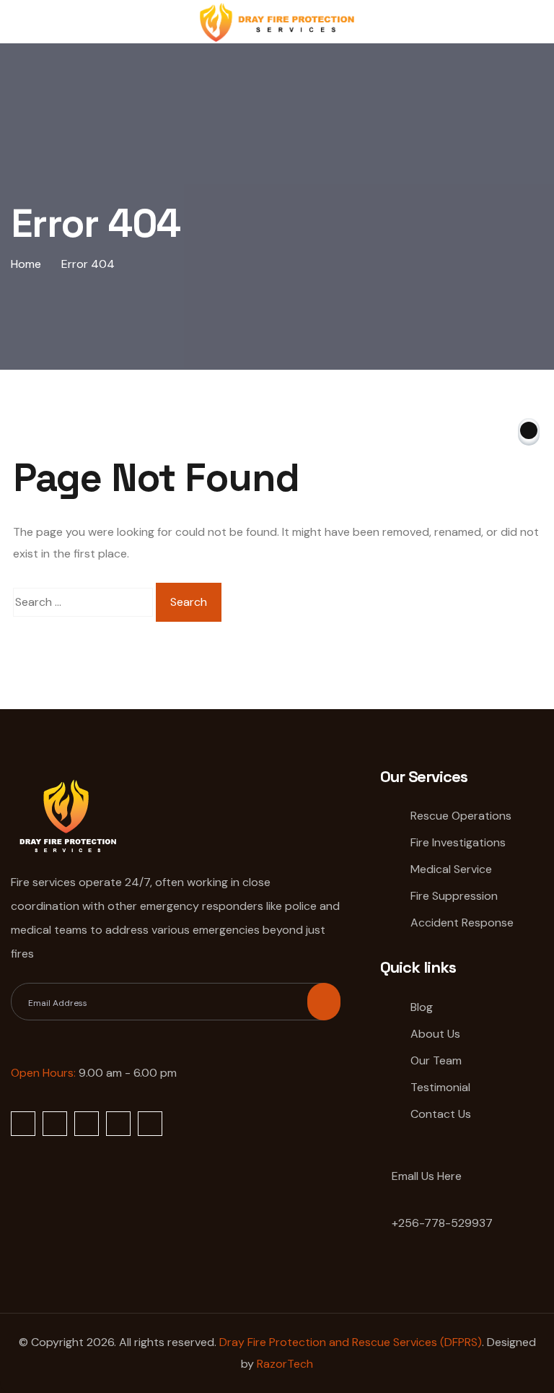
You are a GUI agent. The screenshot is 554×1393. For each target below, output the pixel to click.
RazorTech (285, 1363)
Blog (421, 1007)
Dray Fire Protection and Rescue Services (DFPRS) (350, 1342)
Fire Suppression (454, 895)
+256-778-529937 (441, 1223)
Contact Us (440, 1113)
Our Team (436, 1060)
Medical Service (451, 869)
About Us (435, 1033)
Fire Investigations (458, 842)
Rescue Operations (460, 815)
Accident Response (462, 922)
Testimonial (440, 1087)
